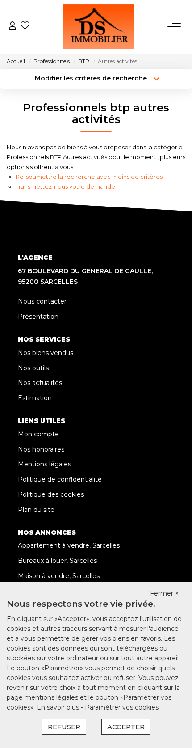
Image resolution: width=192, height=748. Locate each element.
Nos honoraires (41, 449)
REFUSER (64, 727)
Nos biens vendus (45, 353)
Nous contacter (42, 301)
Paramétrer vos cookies (122, 707)
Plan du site (36, 510)
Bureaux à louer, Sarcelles (57, 561)
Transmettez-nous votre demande (65, 186)
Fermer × (164, 593)
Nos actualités (40, 383)
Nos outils (33, 368)
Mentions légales (44, 464)
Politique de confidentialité (60, 479)
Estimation (35, 398)
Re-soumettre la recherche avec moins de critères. (90, 176)
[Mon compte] (12, 27)
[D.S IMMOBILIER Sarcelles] (98, 26)
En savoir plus (59, 707)
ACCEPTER (126, 727)
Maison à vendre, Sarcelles (59, 576)
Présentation (38, 317)
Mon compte (38, 434)
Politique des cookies (51, 494)
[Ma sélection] (25, 27)
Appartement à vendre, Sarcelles (69, 545)
